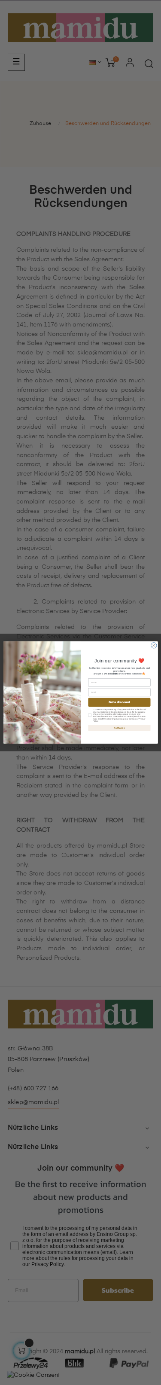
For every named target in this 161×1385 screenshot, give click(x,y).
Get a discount (119, 702)
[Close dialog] (153, 645)
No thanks (119, 727)
